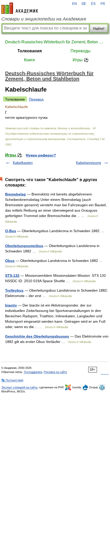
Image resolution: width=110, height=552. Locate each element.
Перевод (36, 99)
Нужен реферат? (41, 155)
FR (103, 4)
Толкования (29, 51)
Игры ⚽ (81, 60)
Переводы (81, 51)
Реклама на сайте (55, 371)
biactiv (11, 305)
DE (84, 4)
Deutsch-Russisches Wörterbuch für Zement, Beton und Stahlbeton (55, 42)
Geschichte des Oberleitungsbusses (37, 336)
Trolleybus (14, 290)
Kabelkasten (23, 163)
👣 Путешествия (12, 380)
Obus (10, 261)
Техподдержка (33, 371)
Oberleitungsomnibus (24, 246)
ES (93, 4)
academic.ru (19, 8)
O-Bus (10, 231)
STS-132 (12, 275)
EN (74, 4)
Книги (29, 60)
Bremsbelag (15, 194)
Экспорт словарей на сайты (19, 387)
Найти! (98, 28)
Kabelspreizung (88, 163)
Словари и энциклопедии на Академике (43, 19)
